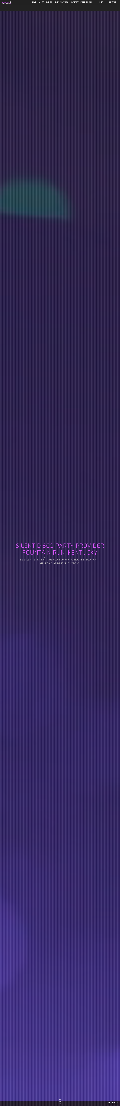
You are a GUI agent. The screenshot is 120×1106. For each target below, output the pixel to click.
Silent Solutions (61, 2)
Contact (112, 2)
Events (49, 2)
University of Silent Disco (81, 2)
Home (34, 2)
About (41, 2)
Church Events (100, 2)
